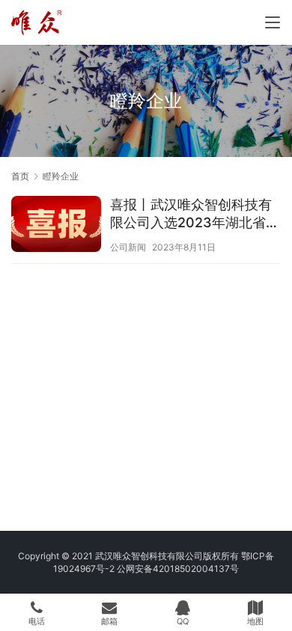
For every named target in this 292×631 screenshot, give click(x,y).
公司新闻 (128, 247)
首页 (20, 176)
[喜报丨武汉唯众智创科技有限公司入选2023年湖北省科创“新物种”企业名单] (56, 226)
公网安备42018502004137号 (178, 568)
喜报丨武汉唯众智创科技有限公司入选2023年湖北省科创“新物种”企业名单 (194, 214)
